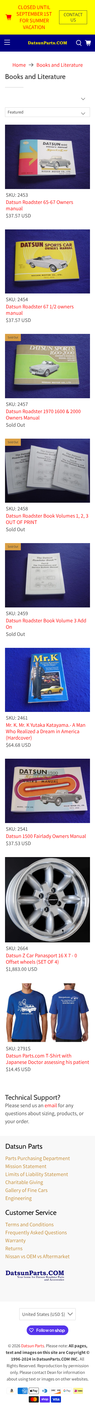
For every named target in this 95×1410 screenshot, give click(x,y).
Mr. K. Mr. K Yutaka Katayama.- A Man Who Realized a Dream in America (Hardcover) (46, 731)
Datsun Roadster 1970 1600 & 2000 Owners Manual (43, 414)
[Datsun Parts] (47, 43)
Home (19, 65)
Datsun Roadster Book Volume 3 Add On (46, 623)
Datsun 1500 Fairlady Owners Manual (46, 836)
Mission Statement (25, 1166)
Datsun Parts (32, 1346)
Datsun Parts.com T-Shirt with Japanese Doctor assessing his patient (47, 1058)
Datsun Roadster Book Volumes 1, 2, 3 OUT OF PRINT (47, 518)
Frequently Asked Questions (36, 1232)
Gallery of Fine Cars (26, 1190)
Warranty (15, 1240)
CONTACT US (73, 17)
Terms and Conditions (29, 1224)
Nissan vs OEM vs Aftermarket (37, 1256)
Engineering (18, 1198)
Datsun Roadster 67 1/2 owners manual (40, 309)
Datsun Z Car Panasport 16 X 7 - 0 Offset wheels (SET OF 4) (41, 958)
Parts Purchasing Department (37, 1158)
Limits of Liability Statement (36, 1174)
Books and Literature (59, 65)
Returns (13, 1248)
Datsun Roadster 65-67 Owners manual (39, 205)
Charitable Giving (24, 1182)
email (51, 1105)
